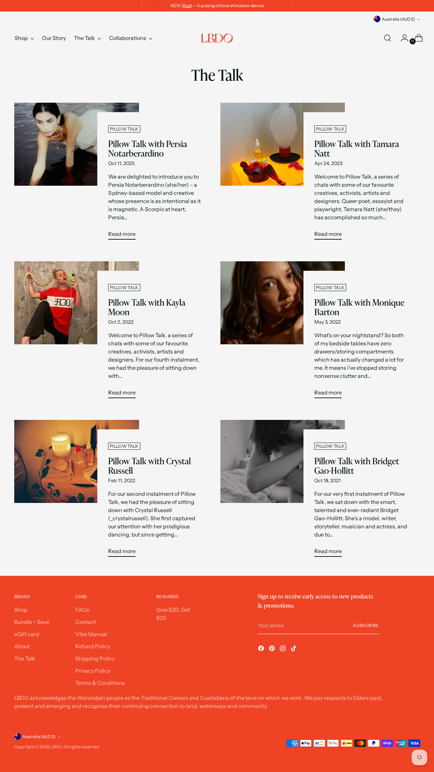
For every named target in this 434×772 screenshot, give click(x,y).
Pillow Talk (124, 128)
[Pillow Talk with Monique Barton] (282, 332)
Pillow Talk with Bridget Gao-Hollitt (356, 466)
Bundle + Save (31, 621)
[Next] (292, 6)
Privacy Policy (92, 670)
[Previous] (141, 6)
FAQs (82, 609)
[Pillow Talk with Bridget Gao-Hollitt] (282, 491)
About (22, 646)
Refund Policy (92, 646)
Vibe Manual (91, 634)
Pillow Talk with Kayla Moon (146, 307)
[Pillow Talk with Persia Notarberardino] (76, 174)
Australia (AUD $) (398, 19)
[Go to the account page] (402, 38)
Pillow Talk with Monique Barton (359, 307)
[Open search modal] (387, 38)
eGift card (26, 634)
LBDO (56, 746)
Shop (20, 609)
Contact (85, 621)
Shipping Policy (95, 658)
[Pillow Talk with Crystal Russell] (76, 491)
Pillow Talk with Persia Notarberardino (147, 149)
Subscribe (366, 625)
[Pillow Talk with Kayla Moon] (76, 332)
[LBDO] (217, 38)
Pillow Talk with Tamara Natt (356, 149)
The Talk (24, 658)
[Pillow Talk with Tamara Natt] (282, 174)
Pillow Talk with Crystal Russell (149, 466)
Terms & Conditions (100, 682)
